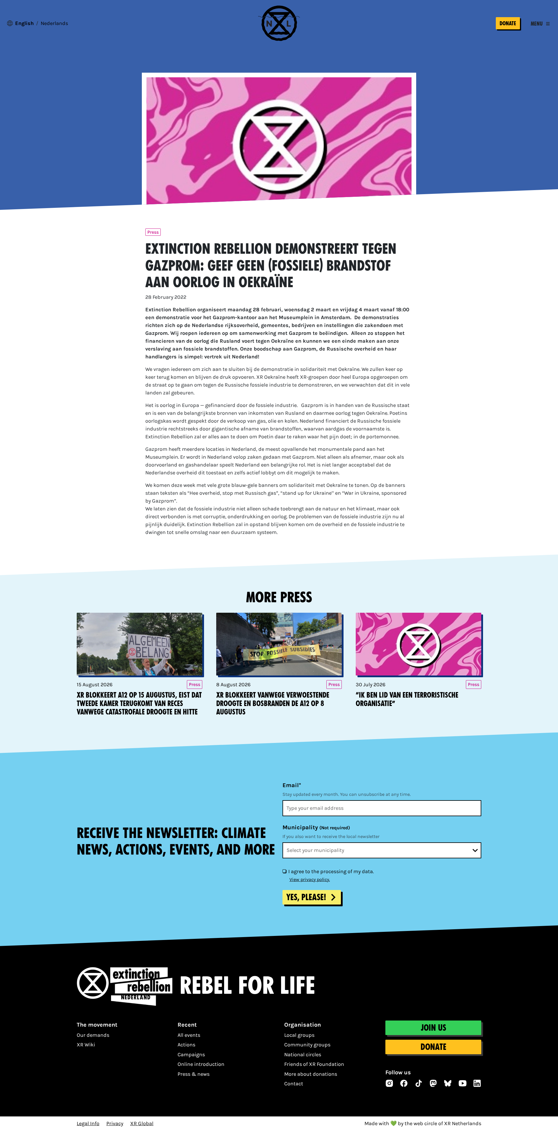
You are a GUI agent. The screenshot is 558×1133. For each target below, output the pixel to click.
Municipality (316, 827)
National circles (302, 1054)
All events (189, 1035)
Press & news (194, 1074)
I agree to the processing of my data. (331, 871)
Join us (433, 1028)
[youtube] (463, 1083)
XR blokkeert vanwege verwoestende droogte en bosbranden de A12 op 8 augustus (272, 703)
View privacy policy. (309, 879)
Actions (186, 1044)
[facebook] (404, 1083)
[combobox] (381, 850)
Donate (508, 23)
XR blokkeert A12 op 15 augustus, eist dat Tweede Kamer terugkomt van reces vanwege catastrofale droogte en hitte (139, 703)
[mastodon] (433, 1083)
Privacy (114, 1123)
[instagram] (389, 1083)
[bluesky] (448, 1083)
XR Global (141, 1123)
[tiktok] (419, 1083)
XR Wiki (86, 1044)
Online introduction (201, 1064)
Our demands (93, 1035)
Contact (293, 1083)
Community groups (307, 1044)
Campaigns (191, 1054)
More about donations (310, 1074)
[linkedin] (477, 1083)
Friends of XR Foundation (314, 1064)
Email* (291, 785)
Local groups (299, 1035)
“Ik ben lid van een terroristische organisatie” (407, 699)
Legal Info (88, 1123)
